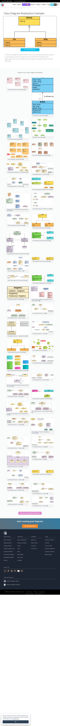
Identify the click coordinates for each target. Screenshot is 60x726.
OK (15, 721)
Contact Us (34, 548)
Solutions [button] (38, 4)
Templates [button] (43, 4)
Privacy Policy (48, 545)
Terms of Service (49, 540)
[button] (19, 4)
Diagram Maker (8, 545)
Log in (55, 4)
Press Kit (33, 545)
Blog (18, 551)
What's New (34, 543)
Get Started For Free (30, 526)
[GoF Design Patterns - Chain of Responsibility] (42, 413)
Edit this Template (30, 49)
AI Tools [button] (25, 4)
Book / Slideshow (21, 540)
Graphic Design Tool (9, 548)
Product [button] (14, 4)
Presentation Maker (9, 554)
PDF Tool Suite (7, 540)
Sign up (51, 4)
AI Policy (47, 543)
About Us (33, 540)
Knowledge (20, 554)
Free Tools (20, 557)
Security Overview (49, 551)
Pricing (48, 4)
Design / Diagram (22, 543)
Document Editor (8, 551)
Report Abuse (48, 554)
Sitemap (19, 560)
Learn (18, 548)
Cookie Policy (15, 718)
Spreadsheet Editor (9, 557)
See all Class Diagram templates (30, 513)
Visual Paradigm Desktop (19, 1)
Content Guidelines (50, 548)
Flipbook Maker (8, 543)
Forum (19, 545)
